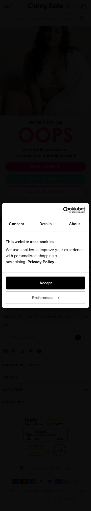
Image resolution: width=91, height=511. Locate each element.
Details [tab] (45, 224)
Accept (45, 283)
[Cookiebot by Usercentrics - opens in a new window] (64, 210)
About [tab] (74, 224)
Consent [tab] (16, 224)
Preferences (42, 297)
